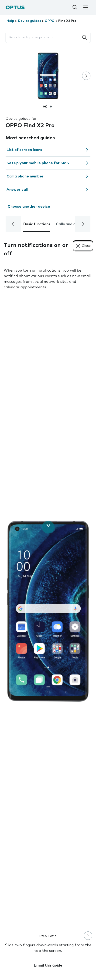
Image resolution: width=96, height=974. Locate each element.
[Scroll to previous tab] (13, 224)
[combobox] (43, 37)
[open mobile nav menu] (85, 7)
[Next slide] (86, 76)
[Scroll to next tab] (82, 224)
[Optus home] (15, 7)
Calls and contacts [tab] (72, 224)
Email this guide (48, 965)
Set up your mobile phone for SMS (38, 163)
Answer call (17, 189)
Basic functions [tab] (36, 224)
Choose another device (29, 206)
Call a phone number (25, 176)
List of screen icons (24, 150)
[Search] (75, 7)
